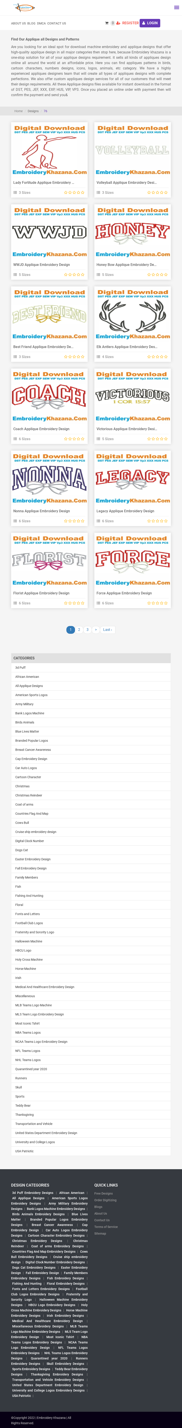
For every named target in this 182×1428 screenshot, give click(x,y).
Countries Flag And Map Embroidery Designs (43, 1251)
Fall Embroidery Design (31, 868)
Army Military (24, 704)
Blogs (98, 1207)
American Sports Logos (31, 695)
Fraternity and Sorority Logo (34, 932)
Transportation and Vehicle (33, 1124)
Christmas (22, 786)
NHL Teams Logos (28, 1060)
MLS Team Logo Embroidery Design (39, 1014)
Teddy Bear (23, 1105)
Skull (18, 1087)
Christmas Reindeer (28, 795)
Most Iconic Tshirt (27, 1023)
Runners (21, 1078)
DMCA (41, 23)
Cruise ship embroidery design (35, 832)
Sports (19, 1096)
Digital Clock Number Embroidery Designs (55, 1262)
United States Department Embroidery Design (46, 1133)
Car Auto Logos (26, 768)
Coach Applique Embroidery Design (41, 429)
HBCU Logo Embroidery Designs (51, 1305)
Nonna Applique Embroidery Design (41, 511)
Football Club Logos (29, 923)
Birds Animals (24, 722)
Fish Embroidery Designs (65, 1278)
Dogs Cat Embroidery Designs (33, 1267)
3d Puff (20, 667)
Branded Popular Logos (31, 740)
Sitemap (100, 1233)
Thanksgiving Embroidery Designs (57, 1374)
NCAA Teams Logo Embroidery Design (41, 1041)
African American (27, 677)
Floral (19, 905)
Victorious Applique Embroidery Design (128, 429)
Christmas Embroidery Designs (37, 1241)
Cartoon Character (28, 777)
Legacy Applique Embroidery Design (125, 511)
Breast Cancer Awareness (33, 749)
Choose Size (47, 155)
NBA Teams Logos (28, 1032)
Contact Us (56, 23)
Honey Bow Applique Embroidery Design (129, 265)
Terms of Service (106, 1227)
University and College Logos (35, 1142)
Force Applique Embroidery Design (124, 593)
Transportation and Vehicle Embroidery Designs (48, 1379)
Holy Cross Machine (29, 959)
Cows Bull (22, 822)
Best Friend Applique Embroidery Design (45, 347)
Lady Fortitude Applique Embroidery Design (48, 182)
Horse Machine (25, 968)
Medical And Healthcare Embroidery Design (44, 987)
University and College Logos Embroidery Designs (48, 1390)
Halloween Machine (28, 941)
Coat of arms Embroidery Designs (57, 1246)
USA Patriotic (24, 1151)
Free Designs (103, 1193)
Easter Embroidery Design (33, 859)
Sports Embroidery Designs (31, 1369)
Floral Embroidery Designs (66, 1283)
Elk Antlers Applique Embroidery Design (128, 347)
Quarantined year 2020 (31, 1069)
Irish (18, 978)
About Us (100, 1213)
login (152, 23)
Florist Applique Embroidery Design (41, 593)
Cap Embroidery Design (31, 759)
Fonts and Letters (27, 914)
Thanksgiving (24, 1114)
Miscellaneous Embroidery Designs (38, 1326)
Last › (107, 630)
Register (130, 23)
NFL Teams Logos (27, 1051)
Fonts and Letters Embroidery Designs (41, 1289)
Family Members (26, 877)
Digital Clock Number (29, 841)
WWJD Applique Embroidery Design (41, 265)
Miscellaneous (25, 996)
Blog (31, 23)
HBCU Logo (23, 950)
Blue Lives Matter (27, 731)
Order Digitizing (105, 1200)
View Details (47, 145)
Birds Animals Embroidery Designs (38, 1214)
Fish (18, 886)
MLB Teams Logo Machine (33, 1005)
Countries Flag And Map (31, 813)
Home (18, 111)
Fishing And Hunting (29, 895)
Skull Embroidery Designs (65, 1363)
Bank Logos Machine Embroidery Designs (56, 1209)
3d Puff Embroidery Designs (32, 1193)
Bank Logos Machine (29, 713)
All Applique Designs (29, 686)
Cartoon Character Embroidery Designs (56, 1235)
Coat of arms (24, 804)
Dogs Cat (21, 850)
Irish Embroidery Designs (65, 1315)
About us (18, 23)
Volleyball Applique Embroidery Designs (128, 182)
